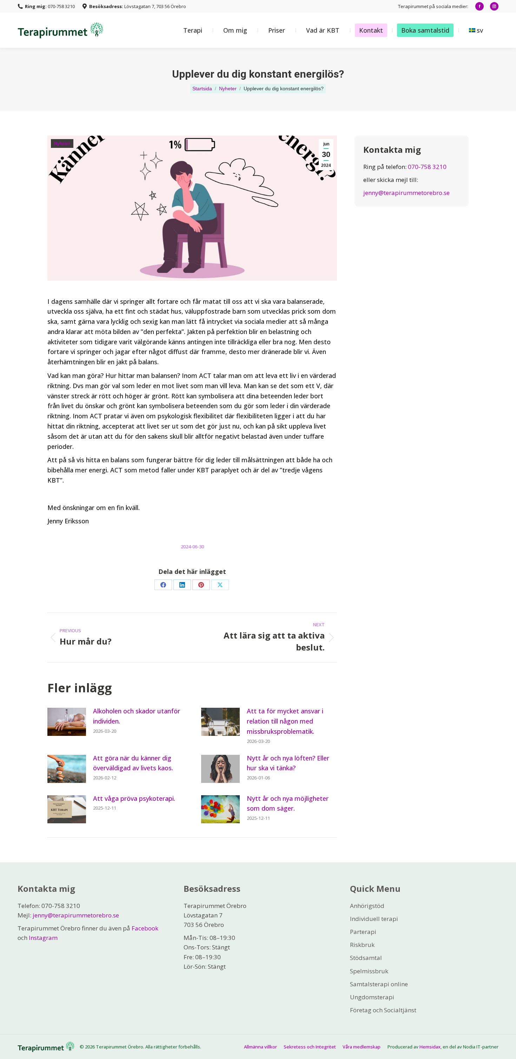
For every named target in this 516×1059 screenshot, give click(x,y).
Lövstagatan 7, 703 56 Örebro (137, 6)
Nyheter (62, 143)
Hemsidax (430, 1047)
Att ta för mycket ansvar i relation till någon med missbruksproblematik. (285, 721)
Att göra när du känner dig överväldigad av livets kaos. (133, 763)
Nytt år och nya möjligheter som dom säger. (288, 803)
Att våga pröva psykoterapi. (134, 798)
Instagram (43, 938)
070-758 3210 (50, 6)
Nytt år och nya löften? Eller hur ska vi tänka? (288, 763)
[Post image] (66, 722)
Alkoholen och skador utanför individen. (136, 716)
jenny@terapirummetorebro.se (406, 193)
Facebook (145, 928)
